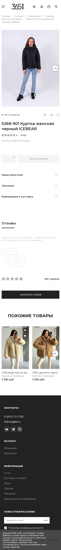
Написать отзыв (30, 294)
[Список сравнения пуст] (41, 6)
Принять (54, 540)
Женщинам (10, 448)
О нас (7, 472)
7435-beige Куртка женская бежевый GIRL (15, 373)
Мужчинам (10, 453)
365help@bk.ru (12, 421)
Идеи (7, 483)
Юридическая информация (20, 498)
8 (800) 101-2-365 (14, 416)
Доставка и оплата (15, 478)
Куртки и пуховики (13, 376)
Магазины (10, 493)
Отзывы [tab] (9, 223)
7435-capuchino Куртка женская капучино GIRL (46, 373)
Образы (8, 488)
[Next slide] (55, 68)
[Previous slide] (5, 68)
